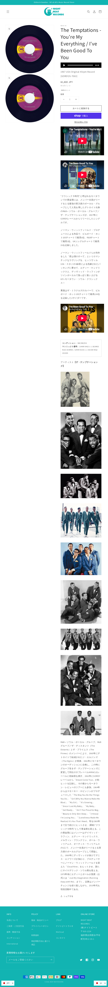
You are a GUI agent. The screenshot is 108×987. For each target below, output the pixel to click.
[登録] (51, 960)
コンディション (13, 938)
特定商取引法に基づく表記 (41, 943)
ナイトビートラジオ (64, 926)
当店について (12, 920)
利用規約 (35, 935)
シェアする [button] (68, 896)
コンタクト (61, 938)
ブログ (59, 920)
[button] (8, 12)
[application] (81, 65)
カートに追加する (81, 108)
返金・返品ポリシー (40, 920)
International (12, 944)
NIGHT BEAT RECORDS (56, 982)
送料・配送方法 (13, 932)
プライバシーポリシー (40, 928)
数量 (62, 94)
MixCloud (60, 932)
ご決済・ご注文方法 (15, 926)
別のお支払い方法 (81, 122)
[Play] (64, 65)
